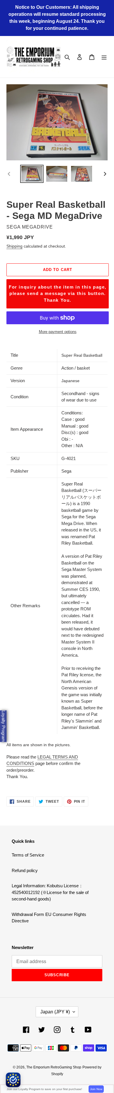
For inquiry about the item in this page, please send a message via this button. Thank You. (57, 293)
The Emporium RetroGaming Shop (53, 1067)
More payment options (58, 332)
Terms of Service (28, 854)
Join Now (96, 1089)
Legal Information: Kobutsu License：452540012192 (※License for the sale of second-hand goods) (50, 892)
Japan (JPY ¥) (55, 1011)
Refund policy (25, 870)
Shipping (14, 246)
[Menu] (104, 57)
